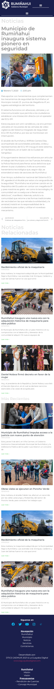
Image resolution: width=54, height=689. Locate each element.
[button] (41, 5)
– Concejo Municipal (27, 684)
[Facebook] (13, 624)
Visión (27, 675)
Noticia (27, 640)
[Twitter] (20, 624)
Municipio (27, 637)
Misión (27, 672)
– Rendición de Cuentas (27, 681)
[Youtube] (27, 624)
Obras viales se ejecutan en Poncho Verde (25, 489)
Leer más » (5, 283)
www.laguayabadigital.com (27, 661)
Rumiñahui (27, 634)
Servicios (27, 643)
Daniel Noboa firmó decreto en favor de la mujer (25, 376)
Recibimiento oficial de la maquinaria (22, 267)
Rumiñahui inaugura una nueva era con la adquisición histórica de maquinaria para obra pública (25, 321)
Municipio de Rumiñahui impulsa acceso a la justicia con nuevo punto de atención (26, 434)
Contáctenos (27, 646)
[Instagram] (34, 624)
